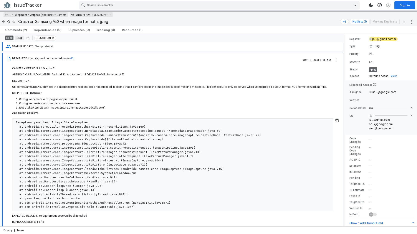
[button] (12, 14)
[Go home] (3, 21)
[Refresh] (8, 21)
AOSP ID (354, 159)
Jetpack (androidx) (42, 14)
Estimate (355, 165)
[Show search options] (355, 5)
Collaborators (358, 108)
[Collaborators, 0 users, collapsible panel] (391, 108)
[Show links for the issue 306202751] (110, 15)
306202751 (101, 14)
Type (352, 46)
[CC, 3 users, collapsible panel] (391, 116)
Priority (353, 53)
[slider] (346, 130)
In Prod (353, 214)
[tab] (16, 30)
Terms (21, 230)
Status (353, 69)
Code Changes (355, 140)
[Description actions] (336, 59)
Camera (62, 14)
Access (354, 76)
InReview (355, 171)
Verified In (355, 208)
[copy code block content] (337, 120)
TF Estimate (356, 190)
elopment (21, 14)
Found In (354, 196)
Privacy (7, 230)
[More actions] (411, 21)
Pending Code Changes (355, 151)
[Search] (83, 5)
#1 (71, 58)
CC (351, 115)
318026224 (83, 14)
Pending (354, 177)
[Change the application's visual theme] (371, 5)
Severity (354, 61)
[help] (379, 5)
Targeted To (356, 183)
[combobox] (220, 5)
